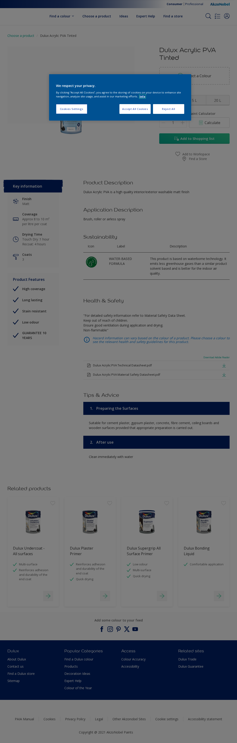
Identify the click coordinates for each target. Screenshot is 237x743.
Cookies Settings (71, 109)
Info (142, 96)
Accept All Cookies (135, 109)
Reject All (168, 109)
